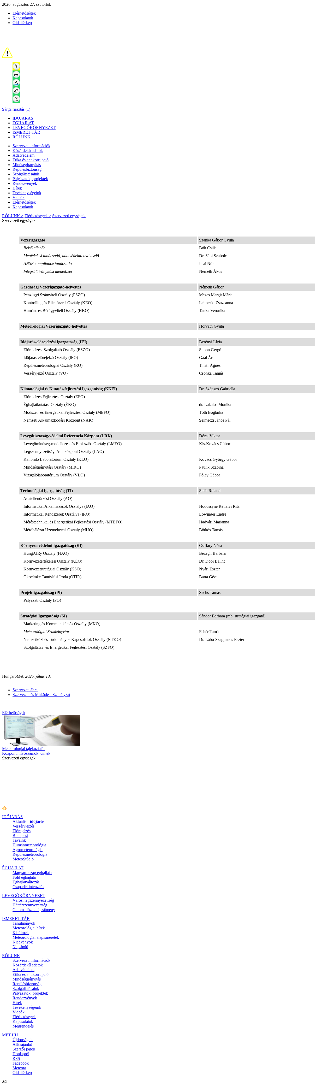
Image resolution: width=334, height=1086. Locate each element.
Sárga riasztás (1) (16, 109)
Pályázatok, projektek (30, 178)
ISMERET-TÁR (26, 132)
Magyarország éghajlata (32, 872)
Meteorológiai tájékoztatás (23, 748)
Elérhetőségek (24, 13)
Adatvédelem (23, 155)
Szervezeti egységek (69, 216)
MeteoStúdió (23, 859)
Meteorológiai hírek (29, 928)
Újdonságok (23, 1039)
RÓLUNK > (12, 216)
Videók (19, 197)
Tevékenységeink (27, 193)
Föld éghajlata (24, 877)
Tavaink (19, 840)
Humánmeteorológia (29, 845)
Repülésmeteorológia (30, 854)
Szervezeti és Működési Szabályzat (41, 694)
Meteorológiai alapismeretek (36, 937)
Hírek (17, 188)
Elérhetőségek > (38, 216)
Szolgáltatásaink (26, 174)
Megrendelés (23, 1026)
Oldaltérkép (22, 22)
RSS (16, 1058)
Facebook (21, 1063)
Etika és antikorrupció (31, 160)
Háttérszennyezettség (30, 905)
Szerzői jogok (24, 1049)
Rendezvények (25, 183)
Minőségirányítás (27, 164)
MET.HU (10, 1035)
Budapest (20, 835)
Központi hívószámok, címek (26, 753)
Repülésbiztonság (27, 169)
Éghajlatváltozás (26, 882)
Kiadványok (23, 942)
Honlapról (21, 1054)
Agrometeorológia (28, 849)
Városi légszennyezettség (33, 900)
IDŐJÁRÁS (23, 118)
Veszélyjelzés (23, 826)
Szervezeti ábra (25, 690)
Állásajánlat (22, 1044)
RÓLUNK (22, 137)
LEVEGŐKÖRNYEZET (34, 127)
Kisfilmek (21, 932)
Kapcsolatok (23, 18)
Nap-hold (20, 947)
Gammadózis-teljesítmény (34, 909)
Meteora (19, 1068)
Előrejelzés (22, 831)
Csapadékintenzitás (28, 886)
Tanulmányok (24, 923)
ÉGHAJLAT (23, 123)
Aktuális (28, 821)
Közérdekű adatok (28, 150)
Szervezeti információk (31, 146)
